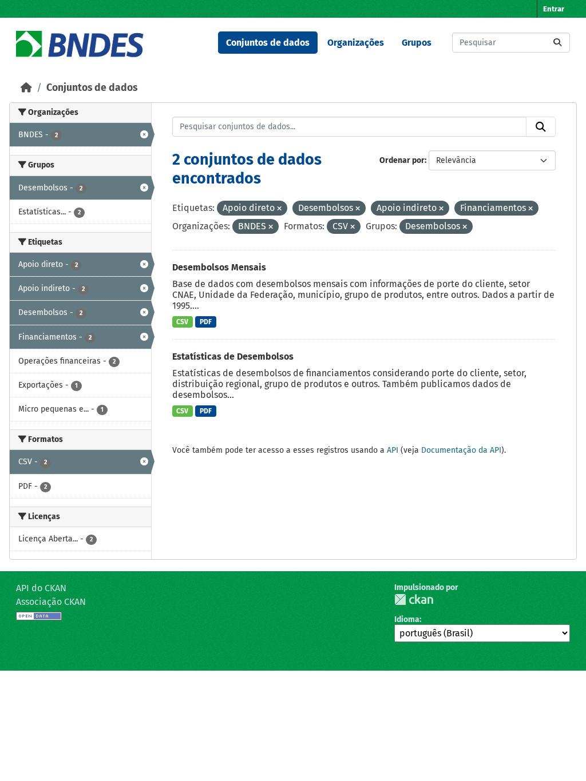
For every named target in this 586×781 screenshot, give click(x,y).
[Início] (26, 88)
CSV (182, 322)
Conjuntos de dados (268, 42)
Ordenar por (402, 160)
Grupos (416, 42)
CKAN (413, 599)
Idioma (406, 619)
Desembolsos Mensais (219, 267)
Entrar (553, 9)
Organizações (355, 42)
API (392, 450)
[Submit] (557, 43)
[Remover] (279, 209)
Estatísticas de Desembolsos (233, 356)
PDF (206, 322)
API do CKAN (41, 588)
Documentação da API (461, 450)
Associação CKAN (51, 601)
